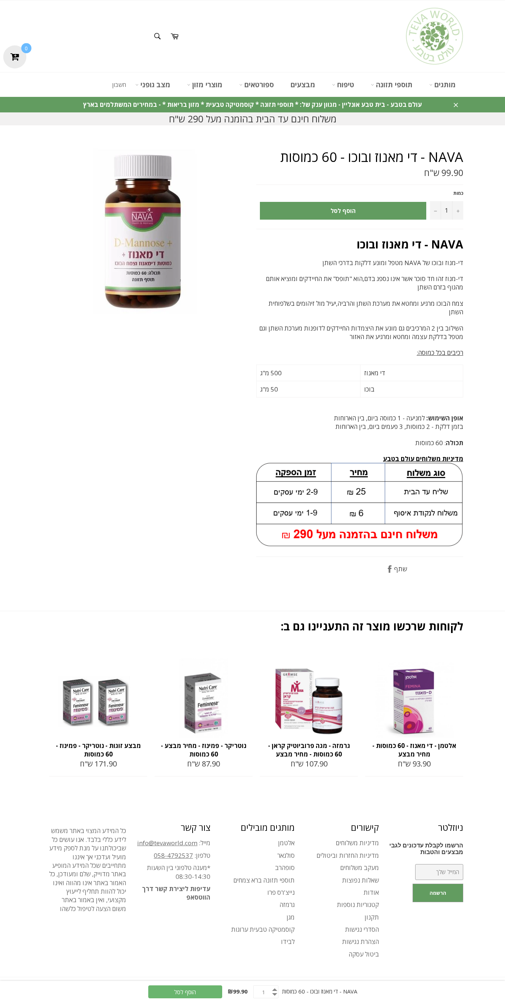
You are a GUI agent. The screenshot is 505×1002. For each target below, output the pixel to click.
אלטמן (286, 843)
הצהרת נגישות (360, 941)
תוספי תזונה (393, 84)
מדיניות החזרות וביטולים (347, 855)
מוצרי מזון (206, 84)
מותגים (444, 84)
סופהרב (285, 867)
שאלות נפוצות (360, 880)
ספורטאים (258, 84)
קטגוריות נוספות (358, 904)
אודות (371, 892)
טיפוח (344, 84)
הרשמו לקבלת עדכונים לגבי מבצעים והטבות (426, 848)
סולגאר (286, 855)
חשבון (119, 85)
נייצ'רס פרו (281, 892)
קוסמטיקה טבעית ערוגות (263, 929)
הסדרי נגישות (362, 929)
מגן (291, 917)
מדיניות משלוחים (357, 843)
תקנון (372, 917)
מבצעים (303, 84)
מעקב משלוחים (359, 867)
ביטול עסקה (364, 954)
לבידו (288, 941)
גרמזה (287, 904)
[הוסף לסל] (141, 655)
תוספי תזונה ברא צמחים (264, 880)
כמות (458, 193)
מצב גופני (154, 84)
